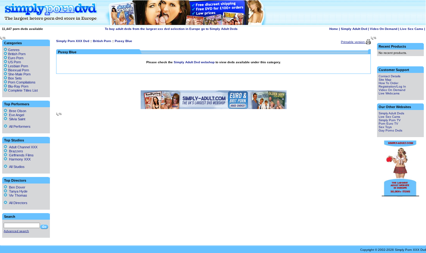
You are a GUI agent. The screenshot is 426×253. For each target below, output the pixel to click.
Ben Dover (16, 187)
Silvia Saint (16, 119)
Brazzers (15, 151)
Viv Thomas (17, 195)
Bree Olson (16, 111)
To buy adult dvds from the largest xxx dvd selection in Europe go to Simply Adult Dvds (171, 29)
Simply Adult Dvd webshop (194, 62)
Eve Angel (15, 115)
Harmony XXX (19, 159)
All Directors (17, 203)
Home (333, 29)
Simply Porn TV (390, 120)
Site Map (385, 79)
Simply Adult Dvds (391, 113)
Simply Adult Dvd (354, 29)
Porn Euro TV (388, 123)
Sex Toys (385, 127)
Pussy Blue (123, 41)
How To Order (388, 83)
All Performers (19, 126)
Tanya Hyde (17, 191)
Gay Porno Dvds (390, 130)
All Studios (16, 167)
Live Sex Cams (411, 29)
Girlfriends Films (20, 155)
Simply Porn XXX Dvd (72, 41)
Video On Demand (383, 29)
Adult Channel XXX (22, 147)
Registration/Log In (392, 86)
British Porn (102, 41)
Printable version (353, 42)
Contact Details (389, 76)
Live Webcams (389, 93)
